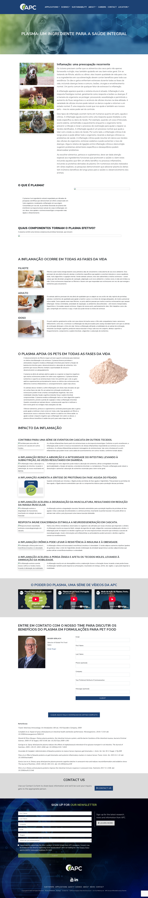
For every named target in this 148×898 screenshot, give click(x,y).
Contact (112, 7)
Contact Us (104, 788)
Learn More (106, 823)
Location (123, 7)
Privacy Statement (50, 890)
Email (78, 637)
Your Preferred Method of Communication (90, 680)
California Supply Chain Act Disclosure (80, 890)
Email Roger (51, 649)
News (92, 887)
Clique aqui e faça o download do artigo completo (74, 715)
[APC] (28, 7)
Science (65, 7)
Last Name (79, 654)
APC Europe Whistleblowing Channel (115, 890)
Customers (49, 887)
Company (79, 671)
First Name (79, 645)
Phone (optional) (81, 663)
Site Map (58, 890)
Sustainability (79, 7)
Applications (51, 7)
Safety (71, 887)
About (91, 7)
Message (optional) (82, 689)
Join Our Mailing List (98, 890)
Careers (102, 7)
